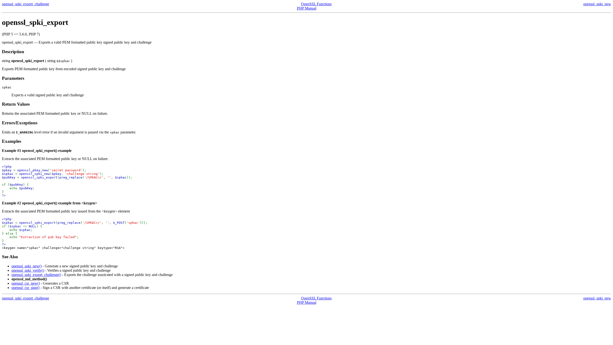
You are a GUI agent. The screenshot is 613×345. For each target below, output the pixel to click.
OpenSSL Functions (316, 4)
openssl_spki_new (597, 4)
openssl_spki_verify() (27, 270)
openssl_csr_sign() (25, 288)
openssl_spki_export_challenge (25, 4)
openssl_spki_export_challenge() (36, 275)
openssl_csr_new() (25, 283)
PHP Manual (306, 8)
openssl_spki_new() (26, 266)
